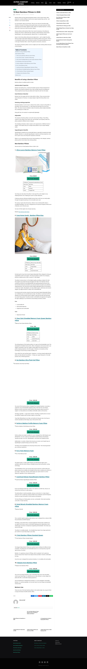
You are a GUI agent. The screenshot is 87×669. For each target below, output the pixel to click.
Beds (54, 2)
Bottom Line (18, 75)
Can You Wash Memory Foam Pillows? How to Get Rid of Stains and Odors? (33, 612)
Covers (50, 2)
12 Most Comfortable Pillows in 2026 (63, 12)
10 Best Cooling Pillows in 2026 (62, 20)
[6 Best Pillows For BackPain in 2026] (19, 613)
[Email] (10, 30)
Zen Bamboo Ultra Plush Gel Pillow (28, 360)
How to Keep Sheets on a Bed (39, 647)
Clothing (32, 2)
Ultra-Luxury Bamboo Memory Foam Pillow (30, 150)
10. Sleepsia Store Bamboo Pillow (22, 73)
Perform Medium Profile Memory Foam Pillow (31, 423)
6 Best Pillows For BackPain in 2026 (19, 619)
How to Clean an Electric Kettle (39, 645)
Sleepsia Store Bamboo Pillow (27, 563)
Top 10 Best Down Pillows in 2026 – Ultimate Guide (63, 18)
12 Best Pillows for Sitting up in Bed (63, 25)
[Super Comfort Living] (20, 3)
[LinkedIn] (10, 25)
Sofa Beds (46, 3)
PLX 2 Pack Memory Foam (25, 451)
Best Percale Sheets (17, 650)
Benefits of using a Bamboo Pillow (22, 51)
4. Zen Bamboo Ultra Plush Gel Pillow (23, 61)
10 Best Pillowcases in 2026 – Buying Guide (46, 630)
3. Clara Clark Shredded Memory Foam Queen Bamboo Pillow (28, 59)
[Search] (73, 3)
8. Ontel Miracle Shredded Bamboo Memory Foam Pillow (27, 69)
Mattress (37, 2)
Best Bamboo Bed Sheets (24, 211)
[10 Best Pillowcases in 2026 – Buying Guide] (47, 624)
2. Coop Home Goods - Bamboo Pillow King (24, 57)
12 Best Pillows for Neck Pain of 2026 (19, 630)
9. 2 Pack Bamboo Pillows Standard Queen (24, 71)
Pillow (42, 2)
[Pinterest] (10, 28)
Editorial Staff (18, 14)
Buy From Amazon (33, 178)
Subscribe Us (69, 3)
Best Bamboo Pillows (19, 53)
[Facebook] (10, 20)
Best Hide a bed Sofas (17, 647)
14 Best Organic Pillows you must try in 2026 (32, 630)
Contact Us (57, 640)
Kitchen (64, 2)
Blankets (59, 2)
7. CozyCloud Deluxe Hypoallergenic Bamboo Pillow (26, 67)
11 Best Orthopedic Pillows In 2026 (63, 15)
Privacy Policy (57, 642)
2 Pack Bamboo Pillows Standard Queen (29, 535)
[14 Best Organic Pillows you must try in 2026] (33, 624)
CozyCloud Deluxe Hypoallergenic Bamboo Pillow (32, 477)
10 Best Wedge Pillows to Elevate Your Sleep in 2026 (65, 29)
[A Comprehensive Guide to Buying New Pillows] (47, 613)
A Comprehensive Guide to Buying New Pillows (46, 619)
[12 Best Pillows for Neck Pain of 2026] (19, 624)
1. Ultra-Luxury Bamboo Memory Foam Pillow (25, 55)
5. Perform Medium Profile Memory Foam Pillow (25, 63)
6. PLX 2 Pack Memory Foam (21, 65)
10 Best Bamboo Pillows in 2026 (62, 23)
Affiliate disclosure (58, 643)
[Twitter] (10, 23)
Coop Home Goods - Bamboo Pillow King (29, 215)
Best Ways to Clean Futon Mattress (40, 643)
